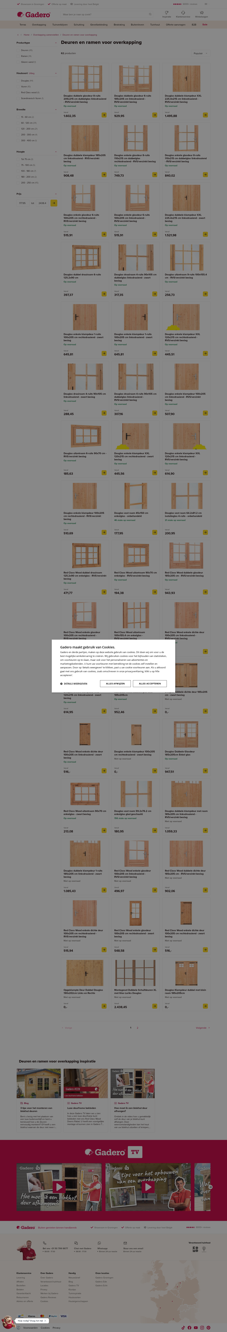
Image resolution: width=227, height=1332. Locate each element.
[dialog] (113, 666)
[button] (73, 683)
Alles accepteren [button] (150, 683)
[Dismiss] (45, 1320)
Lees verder (80, 675)
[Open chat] (8, 1323)
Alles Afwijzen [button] (115, 683)
